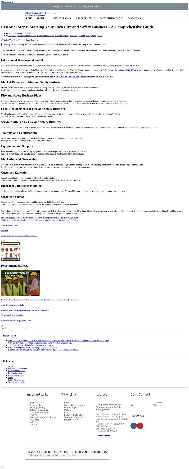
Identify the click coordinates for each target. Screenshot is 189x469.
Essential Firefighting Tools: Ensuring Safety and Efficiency (32, 347)
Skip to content (7, 2)
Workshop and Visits (16, 382)
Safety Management (111, 18)
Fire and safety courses (25, 218)
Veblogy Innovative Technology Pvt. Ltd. (55, 455)
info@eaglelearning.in (143, 402)
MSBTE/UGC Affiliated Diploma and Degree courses (69, 77)
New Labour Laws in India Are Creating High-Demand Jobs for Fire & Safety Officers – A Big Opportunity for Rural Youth (58, 340)
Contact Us (134, 18)
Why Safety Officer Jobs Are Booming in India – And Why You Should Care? (40, 343)
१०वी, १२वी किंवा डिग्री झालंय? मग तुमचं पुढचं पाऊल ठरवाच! (30, 345)
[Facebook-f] (27, 7)
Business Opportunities (26, 35)
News (10, 377)
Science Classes (61, 18)
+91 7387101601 (142, 405)
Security (75, 218)
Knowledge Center (77, 35)
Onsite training (66, 218)
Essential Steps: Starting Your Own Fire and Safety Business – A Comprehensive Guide (43, 350)
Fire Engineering (85, 18)
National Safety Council (128, 70)
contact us (109, 77)
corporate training (8, 218)
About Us (42, 18)
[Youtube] (32, 7)
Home (29, 18)
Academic (12, 35)
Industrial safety (41, 218)
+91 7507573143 (138, 407)
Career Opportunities (45, 35)
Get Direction (103, 436)
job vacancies (53, 218)
